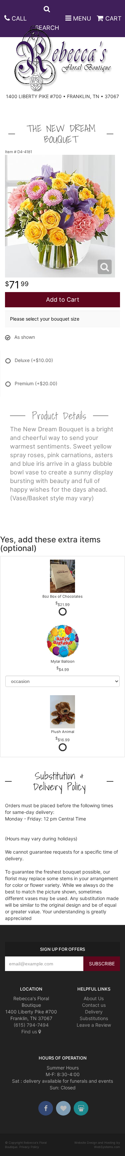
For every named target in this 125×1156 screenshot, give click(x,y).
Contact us (94, 1005)
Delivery (94, 1011)
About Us (94, 998)
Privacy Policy (29, 1147)
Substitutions (94, 1018)
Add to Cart (62, 299)
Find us (29, 1031)
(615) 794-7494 (31, 1025)
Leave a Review (94, 1025)
